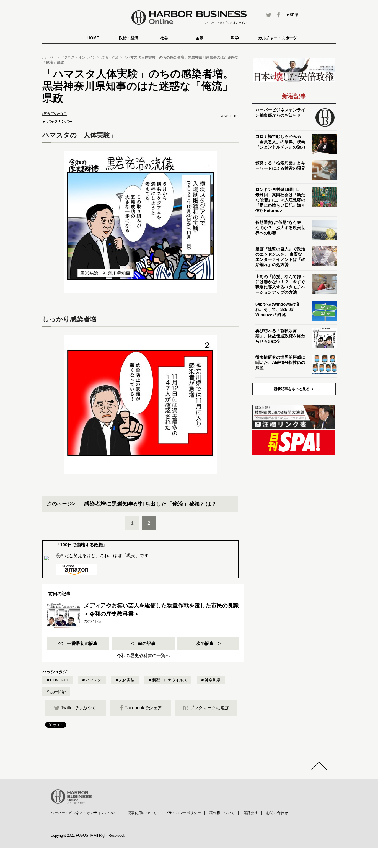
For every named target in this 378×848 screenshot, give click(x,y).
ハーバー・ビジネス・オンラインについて (85, 813)
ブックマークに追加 (206, 708)
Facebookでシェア (143, 707)
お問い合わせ (277, 813)
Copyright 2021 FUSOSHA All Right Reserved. (88, 835)
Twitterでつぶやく (78, 707)
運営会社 (250, 813)
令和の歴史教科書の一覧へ (143, 655)
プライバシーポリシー (183, 813)
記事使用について (142, 813)
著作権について (222, 813)
